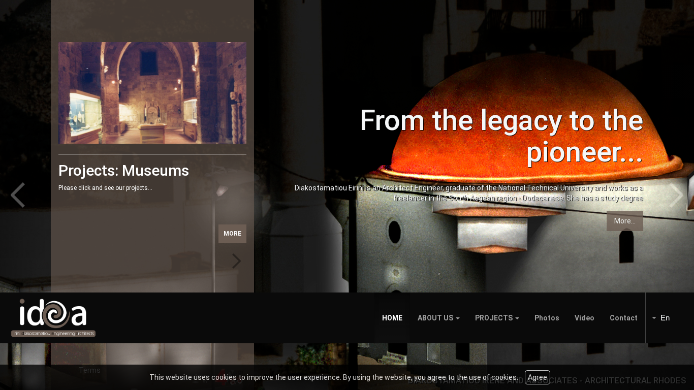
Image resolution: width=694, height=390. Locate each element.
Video (584, 318)
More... (625, 221)
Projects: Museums (123, 170)
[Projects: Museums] (152, 93)
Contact (624, 318)
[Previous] (25, 195)
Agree (537, 377)
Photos (546, 318)
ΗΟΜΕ (392, 318)
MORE (232, 233)
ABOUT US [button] (436, 318)
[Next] (668, 195)
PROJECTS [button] (494, 318)
